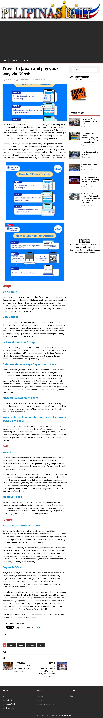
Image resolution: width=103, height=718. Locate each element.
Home (4, 60)
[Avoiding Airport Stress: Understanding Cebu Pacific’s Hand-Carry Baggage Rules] (74, 138)
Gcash (11, 645)
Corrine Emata (23, 80)
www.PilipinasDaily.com (90, 244)
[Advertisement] (51, 39)
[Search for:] (85, 70)
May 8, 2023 (10, 80)
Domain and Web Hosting (45, 704)
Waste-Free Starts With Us (89, 166)
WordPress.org (8, 708)
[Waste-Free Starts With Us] (74, 170)
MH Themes (66, 715)
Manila (31, 645)
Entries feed (7, 700)
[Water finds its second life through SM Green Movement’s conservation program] (74, 199)
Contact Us (27, 60)
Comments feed (9, 704)
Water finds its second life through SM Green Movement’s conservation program (90, 198)
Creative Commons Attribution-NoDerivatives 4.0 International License (85, 250)
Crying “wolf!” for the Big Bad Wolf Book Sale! (90, 121)
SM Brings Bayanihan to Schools (90, 153)
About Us (14, 60)
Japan (21, 645)
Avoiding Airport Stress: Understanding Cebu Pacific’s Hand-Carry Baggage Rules (90, 137)
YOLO (41, 645)
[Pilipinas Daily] (51, 19)
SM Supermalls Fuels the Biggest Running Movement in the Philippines (90, 180)
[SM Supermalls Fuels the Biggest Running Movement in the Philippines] (74, 182)
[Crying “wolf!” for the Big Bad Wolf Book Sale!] (74, 124)
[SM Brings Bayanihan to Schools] (74, 157)
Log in (5, 696)
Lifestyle (36, 80)
